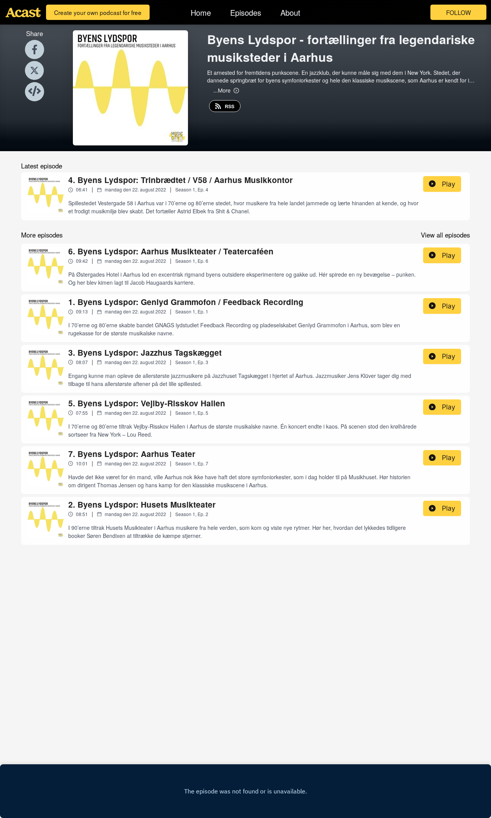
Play (448, 184)
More (222, 90)
